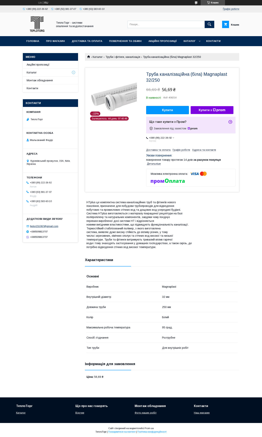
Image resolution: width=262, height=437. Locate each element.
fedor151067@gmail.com (44, 226)
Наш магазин (202, 412)
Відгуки (79, 412)
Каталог (189, 41)
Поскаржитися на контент (122, 431)
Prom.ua (149, 428)
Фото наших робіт (146, 412)
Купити (167, 110)
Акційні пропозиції (162, 41)
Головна (32, 41)
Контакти (213, 41)
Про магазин (55, 41)
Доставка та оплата (87, 41)
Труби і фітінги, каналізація (122, 56)
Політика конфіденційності (151, 431)
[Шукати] (209, 24)
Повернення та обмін (125, 41)
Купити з (205, 110)
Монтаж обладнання (40, 80)
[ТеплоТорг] (37, 31)
